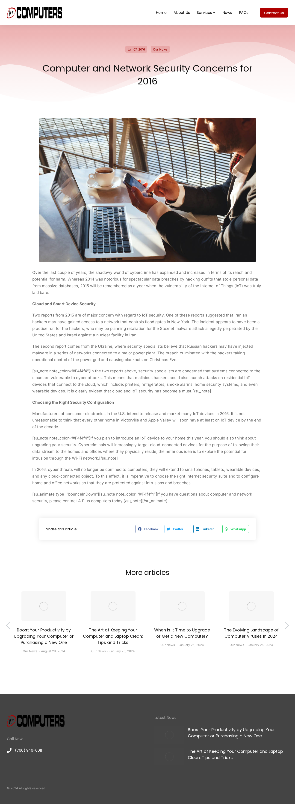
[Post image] (43, 606)
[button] (149, 529)
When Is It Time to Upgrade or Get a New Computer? (182, 633)
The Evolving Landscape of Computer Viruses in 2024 (251, 633)
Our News (160, 49)
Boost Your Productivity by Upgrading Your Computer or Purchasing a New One (44, 636)
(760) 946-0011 (28, 750)
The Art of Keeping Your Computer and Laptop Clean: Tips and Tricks (113, 636)
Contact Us (274, 12)
